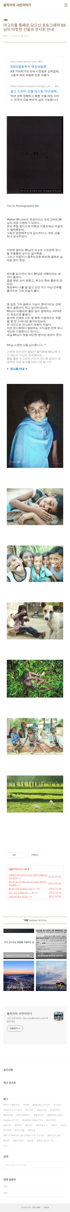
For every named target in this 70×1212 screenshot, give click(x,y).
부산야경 (42, 1110)
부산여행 (20, 1130)
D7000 (52, 1120)
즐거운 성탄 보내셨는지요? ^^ (22, 888)
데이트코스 (42, 1125)
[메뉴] (66, 5)
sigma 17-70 (11, 1120)
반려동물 (9, 1115)
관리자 (46, 1207)
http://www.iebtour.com (23, 61)
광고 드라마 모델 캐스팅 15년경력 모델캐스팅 (33, 91)
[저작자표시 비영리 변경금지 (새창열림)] (46, 855)
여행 (27, 1105)
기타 (11, 869)
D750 (8, 1130)
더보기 (5, 1146)
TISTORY (36, 1207)
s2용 (31, 1140)
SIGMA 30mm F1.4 (33, 1120)
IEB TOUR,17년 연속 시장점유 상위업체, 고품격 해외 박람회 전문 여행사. (34, 73)
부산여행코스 (24, 1115)
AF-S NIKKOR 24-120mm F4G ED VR (24, 1135)
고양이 (58, 1105)
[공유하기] (19, 855)
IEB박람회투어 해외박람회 (28, 66)
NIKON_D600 (56, 1115)
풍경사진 (39, 1115)
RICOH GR (54, 1135)
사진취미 (55, 1110)
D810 (19, 1125)
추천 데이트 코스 (46, 1140)
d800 (8, 1125)
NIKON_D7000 (42, 1105)
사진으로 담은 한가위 (18, 896)
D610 (29, 1125)
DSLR (32, 1130)
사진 (64, 1125)
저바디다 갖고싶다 (13, 1110)
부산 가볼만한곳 (12, 1105)
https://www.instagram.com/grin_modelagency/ (31, 86)
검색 (63, 1165)
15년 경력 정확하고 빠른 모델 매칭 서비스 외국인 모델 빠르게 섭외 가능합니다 (34, 97)
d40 (55, 1125)
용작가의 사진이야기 (17, 5)
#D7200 (19, 1140)
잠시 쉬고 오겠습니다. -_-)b (21, 892)
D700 (30, 1110)
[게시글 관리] (23, 855)
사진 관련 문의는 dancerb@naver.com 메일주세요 (27, 1020)
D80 (7, 1140)
